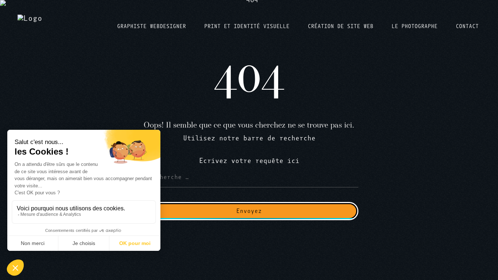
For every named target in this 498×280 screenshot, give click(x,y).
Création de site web (340, 26)
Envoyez (249, 210)
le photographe (414, 26)
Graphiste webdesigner (151, 26)
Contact (467, 26)
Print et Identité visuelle (246, 26)
